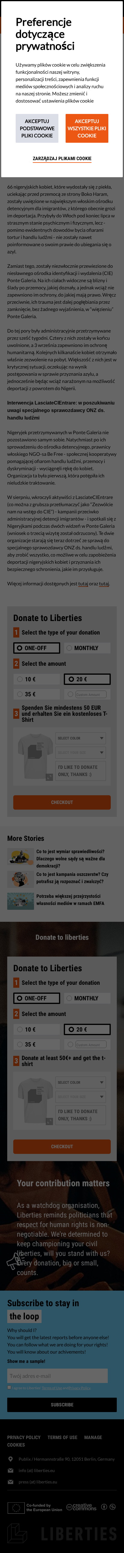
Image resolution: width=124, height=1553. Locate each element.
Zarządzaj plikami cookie (62, 158)
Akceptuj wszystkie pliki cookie (87, 128)
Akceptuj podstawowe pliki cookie (37, 128)
